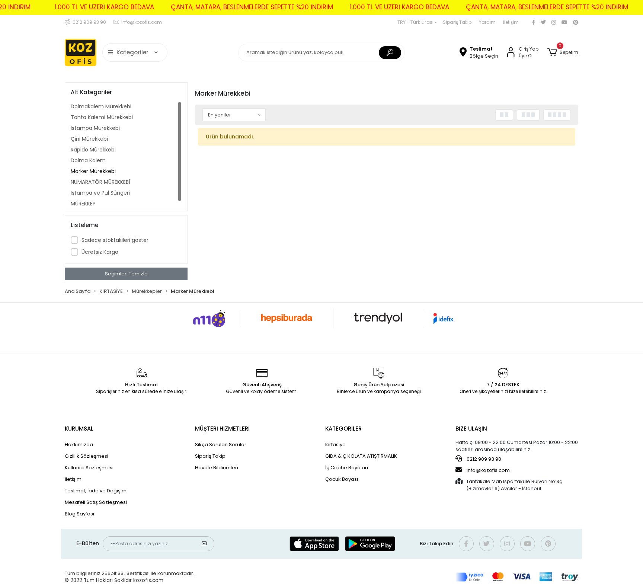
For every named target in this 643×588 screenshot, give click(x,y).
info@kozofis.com (488, 470)
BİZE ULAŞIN (471, 428)
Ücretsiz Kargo (99, 252)
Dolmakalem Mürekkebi (101, 106)
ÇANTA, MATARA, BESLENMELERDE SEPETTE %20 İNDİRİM (252, 7)
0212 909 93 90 (483, 459)
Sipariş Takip (457, 22)
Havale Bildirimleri (216, 467)
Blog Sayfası (79, 513)
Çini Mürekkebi (89, 139)
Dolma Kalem (88, 160)
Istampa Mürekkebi (95, 128)
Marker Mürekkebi (93, 171)
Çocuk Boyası (341, 479)
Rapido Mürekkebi (93, 149)
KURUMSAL (79, 428)
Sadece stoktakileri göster (114, 240)
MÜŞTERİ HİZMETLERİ (222, 428)
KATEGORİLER (343, 428)
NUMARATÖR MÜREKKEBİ (100, 182)
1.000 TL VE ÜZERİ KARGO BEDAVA (104, 7)
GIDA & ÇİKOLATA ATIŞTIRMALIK (361, 456)
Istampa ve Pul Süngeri (100, 192)
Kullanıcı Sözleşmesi (89, 467)
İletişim (511, 22)
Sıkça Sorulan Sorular (220, 444)
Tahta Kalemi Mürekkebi (102, 117)
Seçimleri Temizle (126, 273)
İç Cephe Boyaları (346, 467)
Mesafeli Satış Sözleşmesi (96, 502)
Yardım (487, 22)
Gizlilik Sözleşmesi (86, 456)
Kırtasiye (335, 444)
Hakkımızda (79, 444)
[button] (562, 52)
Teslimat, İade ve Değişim (96, 490)
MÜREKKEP (83, 203)
